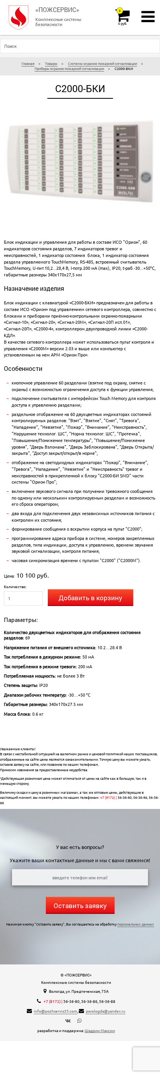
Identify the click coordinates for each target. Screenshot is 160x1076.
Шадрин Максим (100, 1030)
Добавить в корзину (90, 597)
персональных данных (135, 924)
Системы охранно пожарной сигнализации (102, 63)
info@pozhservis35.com (55, 1011)
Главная (28, 63)
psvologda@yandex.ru (105, 1011)
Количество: (15, 586)
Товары (51, 63)
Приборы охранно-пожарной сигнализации (69, 68)
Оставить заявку (80, 905)
